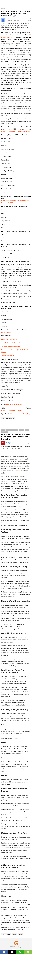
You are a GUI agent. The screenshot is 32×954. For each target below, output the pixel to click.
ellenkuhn (8, 19)
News (3, 8)
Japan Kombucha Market (9, 355)
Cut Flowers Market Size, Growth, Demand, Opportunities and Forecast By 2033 (16, 13)
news (20, 934)
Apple (26, 429)
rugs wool (18, 471)
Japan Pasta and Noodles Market (11, 343)
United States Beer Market (9, 339)
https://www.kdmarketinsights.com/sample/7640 (15, 131)
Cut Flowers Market (8, 418)
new (14, 934)
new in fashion (6, 934)
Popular (21, 429)
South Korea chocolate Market (10, 346)
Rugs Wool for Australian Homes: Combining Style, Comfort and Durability (15, 436)
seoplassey (9, 442)
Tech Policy (5, 431)
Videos (11, 429)
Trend (16, 429)
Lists (7, 429)
